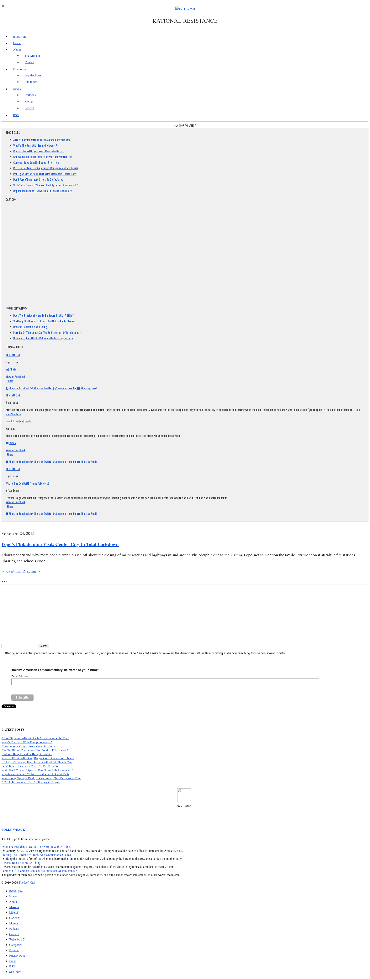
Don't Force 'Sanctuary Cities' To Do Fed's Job (38, 179)
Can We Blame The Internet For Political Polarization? (43, 156)
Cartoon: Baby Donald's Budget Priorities (36, 162)
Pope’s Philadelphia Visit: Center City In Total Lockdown (60, 544)
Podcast (29, 108)
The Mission (32, 55)
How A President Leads (18, 421)
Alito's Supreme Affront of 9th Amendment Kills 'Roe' (42, 140)
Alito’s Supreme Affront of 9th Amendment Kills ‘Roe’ (35, 738)
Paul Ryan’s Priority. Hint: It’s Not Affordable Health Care (37, 762)
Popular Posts (33, 75)
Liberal (13, 912)
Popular (14, 950)
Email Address (20, 676)
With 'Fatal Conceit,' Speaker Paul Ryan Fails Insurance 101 (45, 185)
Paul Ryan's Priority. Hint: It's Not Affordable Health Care (44, 174)
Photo (13, 369)
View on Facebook (15, 376)
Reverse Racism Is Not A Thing (30, 327)
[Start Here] (20, 36)
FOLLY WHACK (13, 829)
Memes (29, 101)
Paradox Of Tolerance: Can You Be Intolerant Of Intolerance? (47, 332)
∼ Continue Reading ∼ (21, 571)
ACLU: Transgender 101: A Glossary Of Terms (31, 782)
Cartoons (30, 95)
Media (17, 89)
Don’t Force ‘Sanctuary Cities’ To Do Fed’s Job (30, 766)
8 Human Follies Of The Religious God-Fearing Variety (43, 338)
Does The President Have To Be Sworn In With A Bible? (43, 315)
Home (17, 43)
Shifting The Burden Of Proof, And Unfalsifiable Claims (43, 321)
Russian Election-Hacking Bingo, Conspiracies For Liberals (45, 168)
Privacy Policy (18, 955)
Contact (29, 62)
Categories (19, 69)
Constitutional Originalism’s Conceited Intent (29, 746)
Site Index (31, 82)
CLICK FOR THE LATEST (185, 125)
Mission (14, 907)
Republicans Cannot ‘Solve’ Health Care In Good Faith (35, 774)
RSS (16, 115)
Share (10, 381)
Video (12, 443)
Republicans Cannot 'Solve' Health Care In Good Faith (42, 191)
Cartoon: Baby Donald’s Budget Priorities (27, 754)
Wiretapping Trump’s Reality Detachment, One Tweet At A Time (41, 778)
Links (12, 961)
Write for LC (17, 939)
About (17, 50)
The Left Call (13, 355)
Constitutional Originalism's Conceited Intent (38, 151)
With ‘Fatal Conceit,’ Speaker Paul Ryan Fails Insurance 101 (38, 770)
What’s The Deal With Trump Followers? (35, 145)
